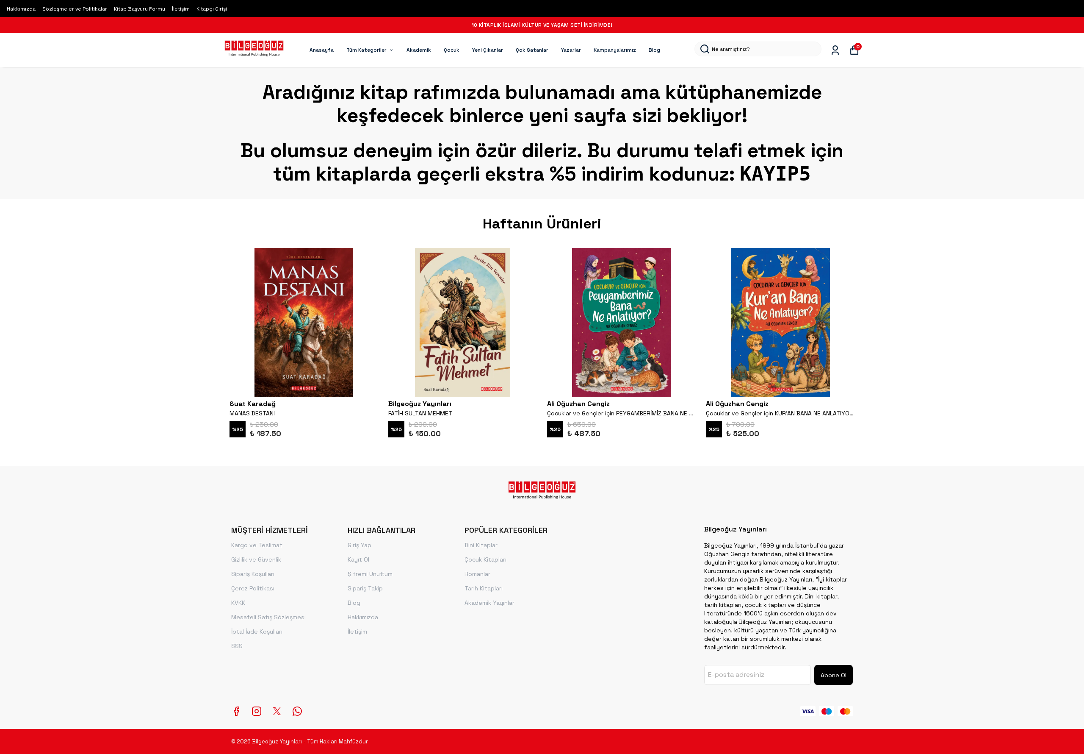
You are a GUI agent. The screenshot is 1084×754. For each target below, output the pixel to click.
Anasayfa (322, 50)
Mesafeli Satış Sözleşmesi (268, 617)
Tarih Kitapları (484, 588)
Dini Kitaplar (481, 545)
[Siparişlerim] (835, 50)
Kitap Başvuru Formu (139, 9)
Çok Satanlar (532, 50)
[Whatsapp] (297, 711)
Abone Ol (833, 675)
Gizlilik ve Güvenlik (256, 559)
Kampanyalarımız (615, 50)
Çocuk (451, 50)
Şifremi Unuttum (370, 574)
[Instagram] (257, 711)
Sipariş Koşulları (252, 574)
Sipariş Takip (365, 588)
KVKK (238, 603)
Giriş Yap (359, 545)
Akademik (418, 50)
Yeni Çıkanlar (487, 50)
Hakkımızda (21, 9)
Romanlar (477, 574)
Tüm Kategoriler (366, 50)
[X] (277, 711)
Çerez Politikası (252, 588)
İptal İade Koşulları (256, 631)
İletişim (181, 9)
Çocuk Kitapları (485, 559)
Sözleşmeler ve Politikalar (74, 9)
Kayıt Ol (358, 559)
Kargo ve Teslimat (256, 545)
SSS (237, 646)
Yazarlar (571, 50)
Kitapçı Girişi (211, 9)
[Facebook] (236, 711)
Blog (654, 50)
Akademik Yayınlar (489, 603)
